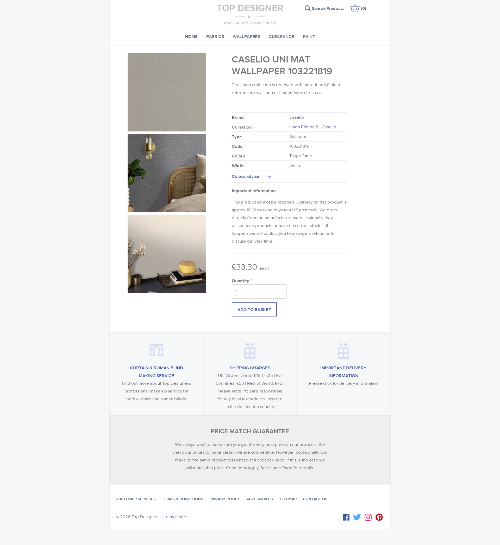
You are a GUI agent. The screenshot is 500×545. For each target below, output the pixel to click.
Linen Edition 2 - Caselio (312, 127)
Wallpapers (246, 36)
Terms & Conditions (182, 499)
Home (191, 36)
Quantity (242, 280)
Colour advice (245, 176)
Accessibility (260, 499)
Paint (309, 36)
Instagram (368, 517)
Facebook (346, 517)
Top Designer (250, 14)
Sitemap (288, 499)
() (363, 8)
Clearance (281, 36)
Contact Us (315, 499)
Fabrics (215, 36)
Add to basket (254, 309)
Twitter (357, 517)
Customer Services (136, 499)
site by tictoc (173, 516)
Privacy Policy (224, 499)
